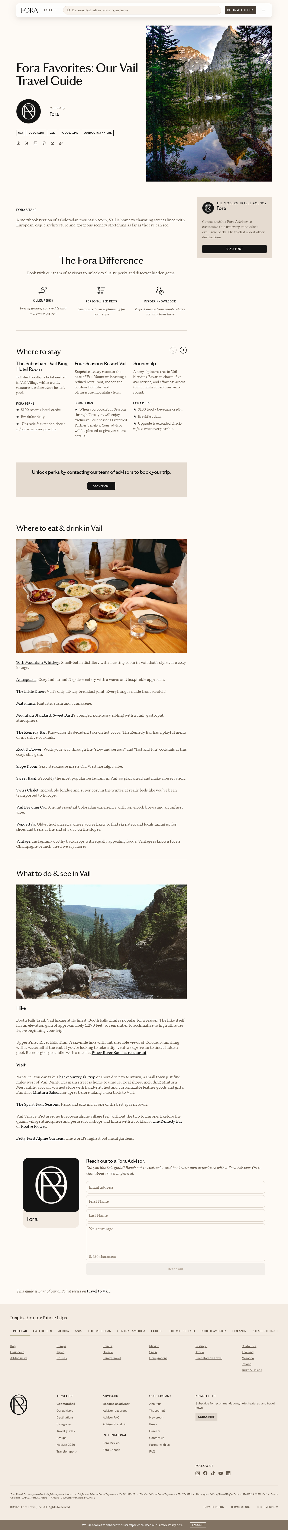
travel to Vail (98, 1291)
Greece (108, 1352)
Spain (153, 1352)
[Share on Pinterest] (44, 143)
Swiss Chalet (27, 790)
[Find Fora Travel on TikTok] (213, 1473)
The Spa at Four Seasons (37, 1104)
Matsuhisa (25, 703)
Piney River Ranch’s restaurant (119, 1052)
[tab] (20, 1332)
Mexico (154, 1346)
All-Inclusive (18, 1358)
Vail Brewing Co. (31, 807)
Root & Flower (29, 749)
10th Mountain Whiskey (37, 662)
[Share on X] (27, 143)
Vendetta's (25, 824)
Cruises (61, 1358)
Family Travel (112, 1358)
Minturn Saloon (47, 1092)
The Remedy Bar (31, 732)
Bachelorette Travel (208, 1358)
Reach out (175, 1269)
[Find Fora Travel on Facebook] (205, 1473)
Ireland (246, 1364)
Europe (61, 1346)
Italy (13, 1346)
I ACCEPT (198, 1524)
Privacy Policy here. (170, 1525)
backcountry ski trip (77, 1077)
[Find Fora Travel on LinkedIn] (228, 1473)
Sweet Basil (63, 715)
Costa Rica (249, 1346)
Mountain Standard (33, 715)
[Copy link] (61, 143)
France (107, 1346)
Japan (60, 1352)
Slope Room (26, 766)
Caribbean (17, 1352)
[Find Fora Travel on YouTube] (221, 1473)
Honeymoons (158, 1358)
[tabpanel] (144, 1359)
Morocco (248, 1358)
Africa (199, 1352)
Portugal (201, 1346)
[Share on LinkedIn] (35, 143)
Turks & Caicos (252, 1370)
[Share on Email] (52, 143)
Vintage (23, 841)
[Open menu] (263, 10)
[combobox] (144, 10)
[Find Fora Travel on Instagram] (197, 1473)
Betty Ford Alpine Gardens (40, 1138)
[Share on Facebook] (18, 143)
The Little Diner (30, 691)
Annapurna (26, 679)
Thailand (247, 1352)
